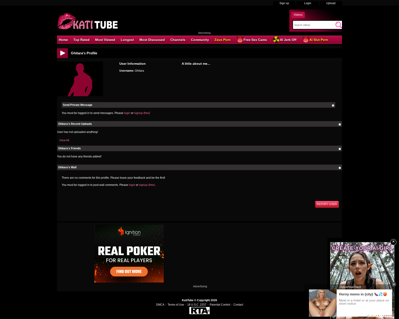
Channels (177, 40)
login (127, 113)
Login (307, 3)
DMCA (160, 304)
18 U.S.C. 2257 (196, 304)
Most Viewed (105, 40)
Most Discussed (152, 40)
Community (200, 40)
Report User (327, 204)
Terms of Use (176, 304)
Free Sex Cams (255, 40)
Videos (298, 14)
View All (64, 140)
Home (63, 40)
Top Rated (81, 40)
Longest (127, 40)
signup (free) (142, 113)
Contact (238, 304)
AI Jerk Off (288, 40)
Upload (331, 3)
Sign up (284, 3)
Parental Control (220, 304)
